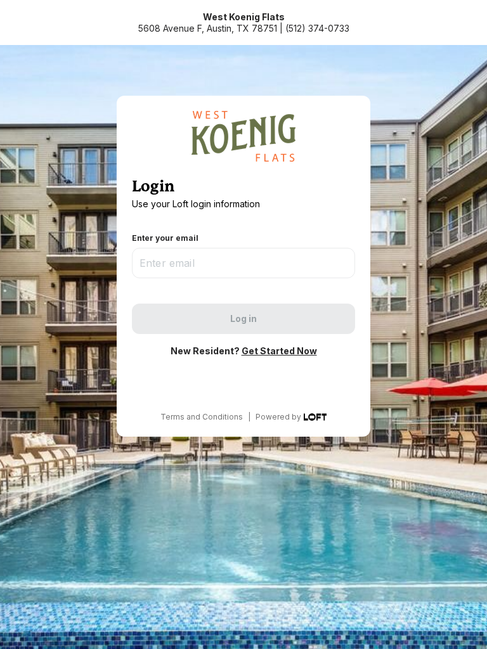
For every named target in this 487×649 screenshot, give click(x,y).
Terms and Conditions (201, 416)
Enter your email (165, 238)
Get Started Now (279, 350)
